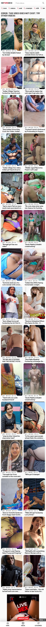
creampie (29, 8)
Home (7, 625)
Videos (23, 625)
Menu (41, 620)
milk (37, 8)
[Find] (43, 3)
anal (20, 8)
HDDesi (6, 3)
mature (13, 8)
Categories (38, 625)
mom (5, 8)
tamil (44, 8)
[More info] (20, 49)
